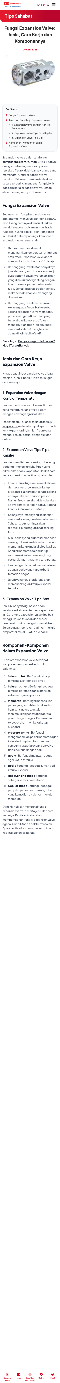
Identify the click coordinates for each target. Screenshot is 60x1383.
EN (38, 4)
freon (39, 466)
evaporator (10, 426)
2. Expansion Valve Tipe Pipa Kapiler (32, 133)
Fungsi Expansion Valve (22, 115)
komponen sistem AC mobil (20, 161)
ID (43, 4)
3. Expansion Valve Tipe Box (27, 137)
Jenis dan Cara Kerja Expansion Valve (29, 120)
